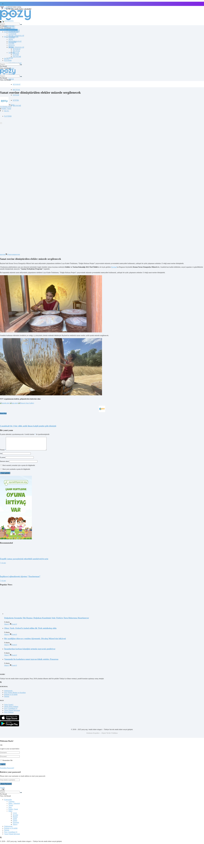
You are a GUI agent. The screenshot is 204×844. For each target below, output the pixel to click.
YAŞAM (11, 37)
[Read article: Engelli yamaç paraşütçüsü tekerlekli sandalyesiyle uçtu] (102, 551)
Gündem (11, 801)
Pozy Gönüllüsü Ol (10, 708)
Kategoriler (8, 799)
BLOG (6, 111)
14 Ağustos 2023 (5, 107)
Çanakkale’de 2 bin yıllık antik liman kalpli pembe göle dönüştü (28, 426)
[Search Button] (21, 24)
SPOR (10, 58)
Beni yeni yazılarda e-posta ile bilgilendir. (16, 469)
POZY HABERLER (11, 32)
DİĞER (11, 79)
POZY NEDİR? (9, 28)
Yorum (3, 450)
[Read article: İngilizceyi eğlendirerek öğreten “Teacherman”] (102, 568)
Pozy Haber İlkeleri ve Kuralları (15, 692)
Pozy (12, 105)
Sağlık (15, 819)
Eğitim (15, 820)
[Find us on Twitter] (1, 838)
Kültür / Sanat (6, 108)
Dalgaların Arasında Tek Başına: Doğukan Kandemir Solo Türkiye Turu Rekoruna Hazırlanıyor (46, 618)
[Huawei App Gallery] (26, 403)
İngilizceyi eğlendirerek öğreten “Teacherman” (20, 576)
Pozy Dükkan (8, 712)
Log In (2, 787)
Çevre (15, 813)
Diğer (10, 811)
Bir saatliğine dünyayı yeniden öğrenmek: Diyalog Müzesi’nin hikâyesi (35, 638)
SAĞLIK (16, 95)
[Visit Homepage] (15, 20)
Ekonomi (16, 822)
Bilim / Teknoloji (14, 803)
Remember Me (8, 760)
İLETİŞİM (7, 60)
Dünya (15, 824)
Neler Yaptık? (8, 705)
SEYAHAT (17, 84)
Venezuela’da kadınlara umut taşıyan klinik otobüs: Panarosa (31, 659)
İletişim (6, 4)
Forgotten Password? (7, 768)
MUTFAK (16, 90)
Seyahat (15, 815)
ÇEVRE (11, 68)
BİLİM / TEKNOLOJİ (16, 47)
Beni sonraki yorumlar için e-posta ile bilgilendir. (19, 465)
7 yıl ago (3, 563)
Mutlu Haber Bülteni (11, 706)
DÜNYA (11, 45)
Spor (10, 807)
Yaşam (10, 805)
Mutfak (15, 817)
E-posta (2, 457)
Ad (1, 453)
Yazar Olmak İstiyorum (12, 710)
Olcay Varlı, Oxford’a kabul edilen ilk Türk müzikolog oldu (30, 628)
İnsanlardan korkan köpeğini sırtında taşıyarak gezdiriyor (29, 649)
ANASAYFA (9, 21)
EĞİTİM (16, 100)
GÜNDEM (12, 34)
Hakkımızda (8, 691)
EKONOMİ (17, 105)
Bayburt (114, 267)
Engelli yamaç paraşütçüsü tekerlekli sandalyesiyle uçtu (24, 559)
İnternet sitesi (4, 461)
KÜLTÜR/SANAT (15, 41)
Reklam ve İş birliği (10, 694)
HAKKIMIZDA (14, 30)
